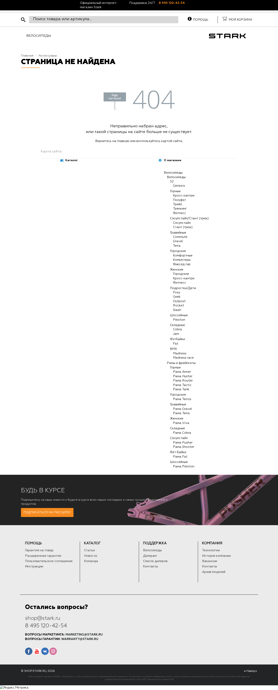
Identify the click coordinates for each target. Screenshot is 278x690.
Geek (177, 296)
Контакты (150, 566)
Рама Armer (182, 371)
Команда (91, 561)
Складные (177, 325)
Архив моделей (213, 572)
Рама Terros (182, 399)
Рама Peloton (183, 466)
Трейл (177, 204)
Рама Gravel (182, 408)
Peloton (179, 319)
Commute (180, 237)
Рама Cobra (182, 432)
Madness (179, 353)
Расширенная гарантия (43, 555)
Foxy (176, 292)
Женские (176, 269)
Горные (175, 191)
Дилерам (150, 555)
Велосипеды (38, 36)
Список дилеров (155, 561)
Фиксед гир (181, 264)
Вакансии (209, 561)
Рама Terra (181, 413)
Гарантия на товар (39, 550)
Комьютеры (181, 259)
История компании (216, 555)
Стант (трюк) (183, 227)
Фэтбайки (177, 339)
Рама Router (183, 380)
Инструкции (34, 566)
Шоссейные (179, 315)
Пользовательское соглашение (49, 561)
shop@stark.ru (42, 618)
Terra (177, 245)
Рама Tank (181, 389)
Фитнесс (179, 213)
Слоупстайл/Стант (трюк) (189, 218)
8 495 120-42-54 (172, 3)
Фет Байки (178, 452)
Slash (177, 310)
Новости (90, 555)
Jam (176, 333)
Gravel (178, 241)
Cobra (177, 329)
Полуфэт (179, 200)
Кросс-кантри (183, 195)
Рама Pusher (183, 442)
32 (172, 181)
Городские (178, 251)
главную (123, 141)
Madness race (183, 357)
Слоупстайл (182, 222)
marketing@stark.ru (84, 635)
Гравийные (178, 232)
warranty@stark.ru (79, 639)
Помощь (200, 19)
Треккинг (180, 208)
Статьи (89, 550)
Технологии (211, 550)
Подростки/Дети (183, 288)
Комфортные (183, 255)
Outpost (179, 301)
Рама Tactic (182, 385)
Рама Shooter (183, 446)
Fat (175, 343)
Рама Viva (181, 423)
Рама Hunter (182, 376)
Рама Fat (180, 456)
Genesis (179, 185)
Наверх (251, 671)
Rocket (178, 305)
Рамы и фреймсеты (181, 363)
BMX (173, 349)
